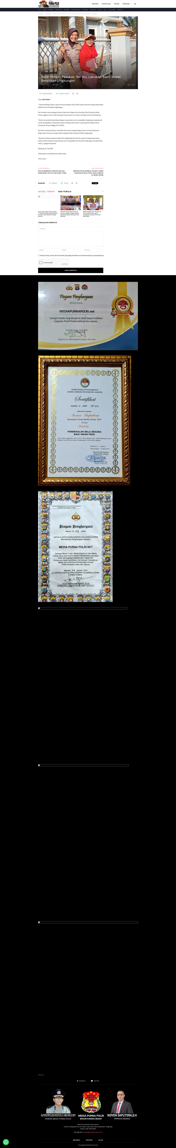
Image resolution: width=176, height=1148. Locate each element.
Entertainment (58, 9)
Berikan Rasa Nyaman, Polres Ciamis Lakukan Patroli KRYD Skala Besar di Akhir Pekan (88, 173)
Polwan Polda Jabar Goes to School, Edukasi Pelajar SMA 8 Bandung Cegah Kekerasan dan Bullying (69, 214)
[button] (135, 4)
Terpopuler (106, 4)
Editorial (45, 9)
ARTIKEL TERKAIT (46, 192)
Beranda (95, 4)
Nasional (100, 9)
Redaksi (46, 84)
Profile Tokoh (120, 9)
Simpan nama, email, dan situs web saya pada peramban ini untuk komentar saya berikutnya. (72, 255)
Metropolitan (66, 9)
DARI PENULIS (64, 192)
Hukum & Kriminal (75, 9)
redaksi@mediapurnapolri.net (92, 1132)
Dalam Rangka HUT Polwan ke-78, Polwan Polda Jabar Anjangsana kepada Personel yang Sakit (92, 214)
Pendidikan (51, 9)
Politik (105, 9)
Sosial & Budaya (111, 9)
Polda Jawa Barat (52, 73)
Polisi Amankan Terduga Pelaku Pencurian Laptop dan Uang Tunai (52, 172)
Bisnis (39, 9)
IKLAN (101, 1140)
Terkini (116, 4)
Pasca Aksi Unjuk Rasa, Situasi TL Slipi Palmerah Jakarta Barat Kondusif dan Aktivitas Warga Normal (48, 214)
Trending (125, 4)
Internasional (85, 9)
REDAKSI (89, 1140)
